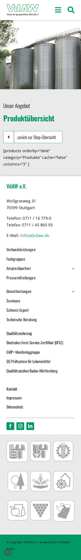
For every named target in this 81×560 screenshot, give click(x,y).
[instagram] (20, 426)
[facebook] (10, 426)
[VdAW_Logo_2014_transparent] (22, 6)
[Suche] (71, 10)
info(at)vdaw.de (34, 235)
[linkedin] (30, 426)
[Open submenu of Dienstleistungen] (72, 293)
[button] (8, 552)
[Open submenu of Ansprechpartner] (72, 270)
